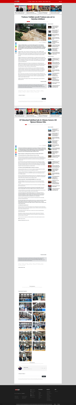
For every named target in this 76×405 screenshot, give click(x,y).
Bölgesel (33, 1)
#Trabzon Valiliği (20, 90)
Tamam (59, 404)
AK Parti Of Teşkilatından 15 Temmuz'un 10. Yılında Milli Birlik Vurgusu (56, 46)
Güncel (44, 1)
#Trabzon (42, 90)
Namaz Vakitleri (49, 393)
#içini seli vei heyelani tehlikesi (31, 90)
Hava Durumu (49, 391)
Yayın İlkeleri (17, 397)
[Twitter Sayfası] (16, 393)
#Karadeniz (28, 91)
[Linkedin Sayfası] (20, 393)
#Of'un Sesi (35, 91)
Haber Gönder (24, 398)
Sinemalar (48, 397)
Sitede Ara (56, 391)
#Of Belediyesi (35, 264)
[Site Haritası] (23, 393)
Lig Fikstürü (48, 395)
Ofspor (37, 1)
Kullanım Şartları (24, 396)
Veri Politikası (17, 398)
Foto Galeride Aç (32, 362)
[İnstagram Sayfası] (17, 393)
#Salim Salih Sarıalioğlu (21, 265)
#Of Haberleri (38, 90)
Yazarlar (33, 392)
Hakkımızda (16, 396)
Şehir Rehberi (49, 399)
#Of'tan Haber (24, 264)
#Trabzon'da (20, 91)
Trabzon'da (41, 73)
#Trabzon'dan (24, 91)
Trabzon (30, 1)
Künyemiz (33, 395)
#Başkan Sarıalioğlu (29, 264)
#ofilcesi (38, 91)
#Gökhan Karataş (37, 263)
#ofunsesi (42, 263)
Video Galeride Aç (32, 286)
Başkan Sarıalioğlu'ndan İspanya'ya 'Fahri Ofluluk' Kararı (56, 38)
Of (18, 107)
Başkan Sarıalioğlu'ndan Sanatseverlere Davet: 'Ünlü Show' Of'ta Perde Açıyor (56, 63)
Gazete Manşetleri (49, 400)
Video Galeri (33, 391)
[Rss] (21, 393)
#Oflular (33, 263)
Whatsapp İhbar (24, 397)
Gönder (44, 98)
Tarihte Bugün (49, 396)
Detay (55, 404)
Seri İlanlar (48, 398)
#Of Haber (30, 263)
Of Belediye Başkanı (42, 157)
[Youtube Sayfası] (19, 393)
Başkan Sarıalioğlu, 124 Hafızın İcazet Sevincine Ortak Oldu (55, 35)
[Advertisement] (11, 15)
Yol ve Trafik (48, 392)
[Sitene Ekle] (24, 393)
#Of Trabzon (26, 263)
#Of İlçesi (31, 91)
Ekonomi (47, 1)
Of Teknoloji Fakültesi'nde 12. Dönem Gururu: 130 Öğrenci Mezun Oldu (56, 86)
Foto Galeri (33, 389)
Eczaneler (48, 394)
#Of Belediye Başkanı (40, 264)
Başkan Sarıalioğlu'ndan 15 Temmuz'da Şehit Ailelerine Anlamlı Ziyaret (56, 53)
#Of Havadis (42, 91)
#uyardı (25, 90)
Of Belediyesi (23, 220)
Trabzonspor (40, 1)
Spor (49, 1)
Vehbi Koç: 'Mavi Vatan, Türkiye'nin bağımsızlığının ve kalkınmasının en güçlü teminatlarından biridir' (55, 79)
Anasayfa (16, 107)
